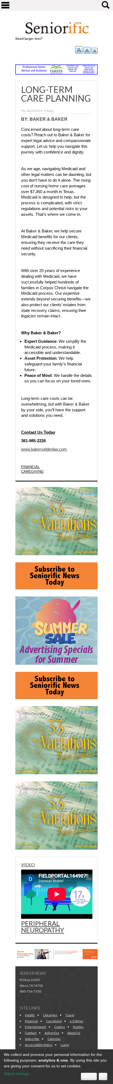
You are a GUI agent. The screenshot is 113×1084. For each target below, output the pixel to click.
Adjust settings (16, 1073)
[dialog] (56, 1066)
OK (103, 1076)
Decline (88, 1076)
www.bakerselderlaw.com (44, 449)
